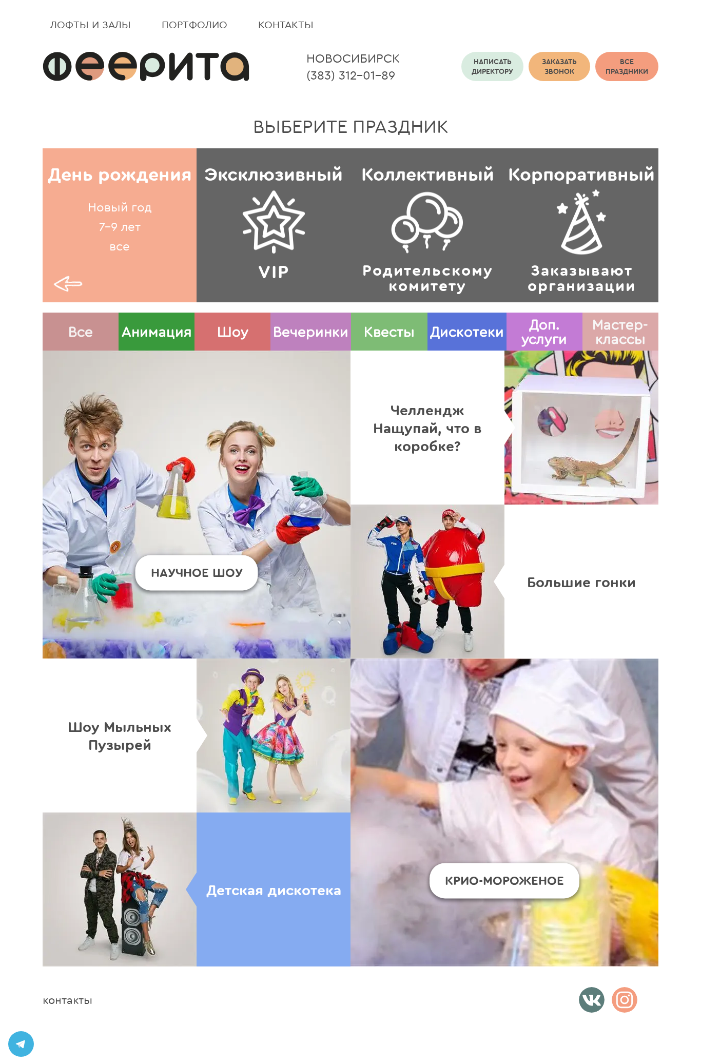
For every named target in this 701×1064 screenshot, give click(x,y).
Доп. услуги (544, 331)
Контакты (286, 24)
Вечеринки (310, 331)
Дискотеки (467, 331)
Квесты (389, 331)
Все (80, 331)
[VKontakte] (592, 1000)
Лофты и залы (90, 24)
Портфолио (194, 24)
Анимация (157, 331)
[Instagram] (624, 1000)
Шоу (232, 331)
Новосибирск (353, 58)
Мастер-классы (620, 331)
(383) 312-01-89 (350, 75)
